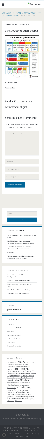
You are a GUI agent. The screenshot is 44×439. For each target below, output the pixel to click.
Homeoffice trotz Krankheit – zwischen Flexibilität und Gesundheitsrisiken (19, 248)
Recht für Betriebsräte (14, 346)
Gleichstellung (12, 385)
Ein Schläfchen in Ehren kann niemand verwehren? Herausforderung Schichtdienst (20, 242)
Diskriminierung (27, 376)
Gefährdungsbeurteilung (13, 382)
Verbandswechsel (24, 293)
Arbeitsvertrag (18, 364)
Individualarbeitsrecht (14, 335)
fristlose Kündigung (21, 380)
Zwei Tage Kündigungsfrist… (23, 280)
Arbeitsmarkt (10, 364)
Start (4, 12)
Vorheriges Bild (11, 82)
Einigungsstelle (17, 378)
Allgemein (10, 324)
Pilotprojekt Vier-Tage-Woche (26, 290)
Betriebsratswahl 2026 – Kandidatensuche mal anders (21, 236)
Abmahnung (10, 362)
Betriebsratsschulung (13, 371)
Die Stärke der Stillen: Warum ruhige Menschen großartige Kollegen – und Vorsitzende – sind (22, 14)
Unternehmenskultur (17, 399)
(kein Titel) (10, 252)
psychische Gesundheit (14, 396)
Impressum (22, 436)
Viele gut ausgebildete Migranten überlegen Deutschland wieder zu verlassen (20, 257)
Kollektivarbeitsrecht (13, 339)
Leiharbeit (10, 390)
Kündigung (23, 387)
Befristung (27, 366)
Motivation (10, 394)
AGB (15, 362)
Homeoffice (23, 385)
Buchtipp (33, 373)
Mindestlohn (11, 392)
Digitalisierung (13, 375)
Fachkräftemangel (27, 378)
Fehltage (9, 380)
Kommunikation (11, 388)
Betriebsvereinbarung (13, 373)
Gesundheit (10, 331)
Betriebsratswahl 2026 (14, 328)
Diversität (10, 378)
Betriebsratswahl (27, 371)
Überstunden (18, 401)
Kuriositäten (11, 342)
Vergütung (31, 399)
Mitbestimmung (22, 392)
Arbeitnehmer (28, 362)
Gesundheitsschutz (25, 382)
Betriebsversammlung (24, 373)
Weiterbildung (11, 401)
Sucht (8, 398)
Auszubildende (20, 366)
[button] (4, 435)
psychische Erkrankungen (23, 394)
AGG (20, 362)
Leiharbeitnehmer (21, 390)
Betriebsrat (22, 368)
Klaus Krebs (11, 290)
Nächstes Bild (10, 88)
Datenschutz (30, 433)
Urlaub (26, 399)
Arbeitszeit (26, 364)
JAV (29, 385)
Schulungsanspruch (28, 396)
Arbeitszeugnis (11, 366)
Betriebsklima (11, 369)
